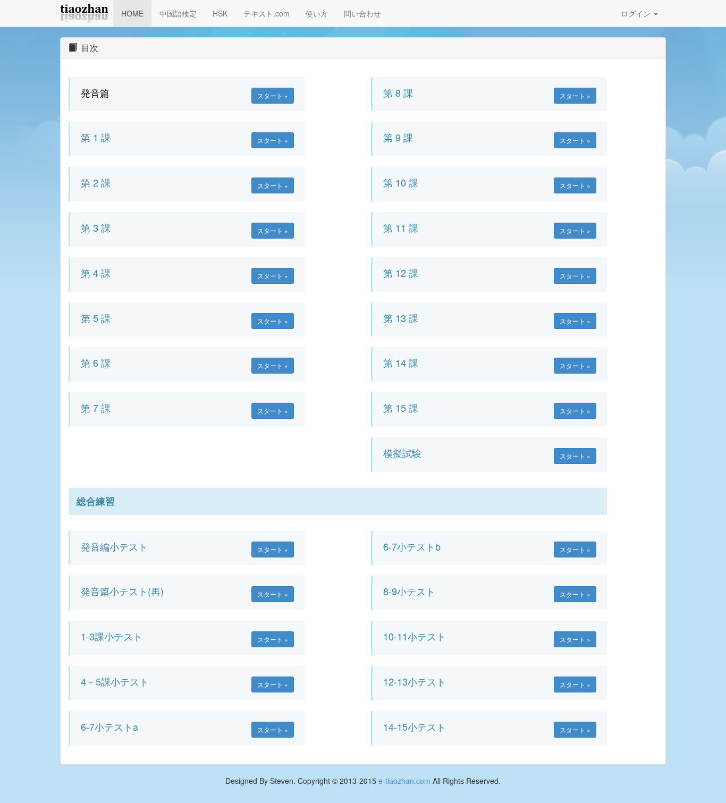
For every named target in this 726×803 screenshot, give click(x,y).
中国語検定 (178, 13)
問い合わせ (362, 13)
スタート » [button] (272, 95)
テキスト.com (266, 13)
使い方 (317, 13)
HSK (220, 13)
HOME (132, 13)
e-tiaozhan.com (404, 780)
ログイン (637, 13)
